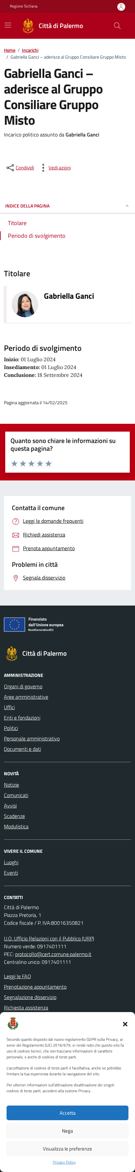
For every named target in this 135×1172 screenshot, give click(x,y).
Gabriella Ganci (69, 295)
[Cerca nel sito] (117, 26)
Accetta (68, 1113)
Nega (67, 1131)
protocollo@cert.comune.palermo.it (53, 954)
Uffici (9, 707)
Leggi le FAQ (17, 976)
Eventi (11, 873)
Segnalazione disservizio (30, 997)
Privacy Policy (64, 1162)
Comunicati (16, 795)
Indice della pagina (27, 205)
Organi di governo (23, 686)
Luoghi (11, 862)
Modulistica (16, 826)
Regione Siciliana (23, 6)
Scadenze (14, 816)
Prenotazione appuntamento (35, 987)
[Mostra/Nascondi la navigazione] (8, 25)
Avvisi (10, 805)
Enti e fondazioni (22, 718)
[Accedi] (121, 6)
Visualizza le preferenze (67, 1148)
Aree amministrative (26, 697)
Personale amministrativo (32, 738)
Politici (11, 728)
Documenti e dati (22, 749)
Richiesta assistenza (26, 1007)
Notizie (11, 785)
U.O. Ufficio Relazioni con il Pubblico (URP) (49, 938)
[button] (125, 1023)
